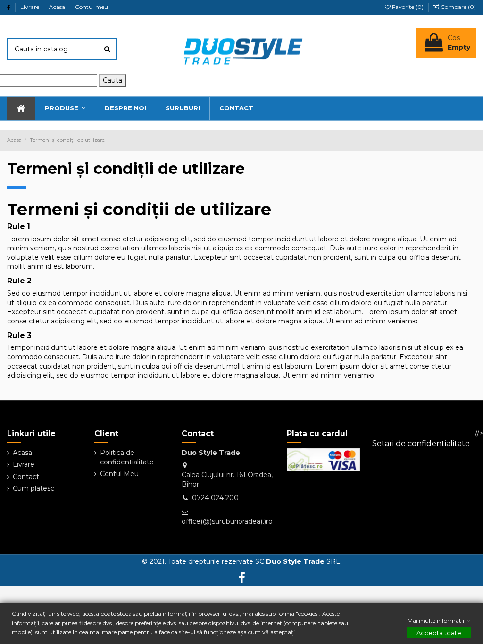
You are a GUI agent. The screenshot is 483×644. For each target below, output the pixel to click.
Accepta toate (438, 632)
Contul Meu (119, 474)
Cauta (112, 80)
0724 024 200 (215, 498)
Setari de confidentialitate (421, 443)
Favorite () (408, 6)
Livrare (30, 6)
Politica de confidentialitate (127, 457)
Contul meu (91, 6)
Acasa (58, 6)
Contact (26, 476)
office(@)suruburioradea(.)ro (227, 521)
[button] (65, 108)
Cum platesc (33, 488)
